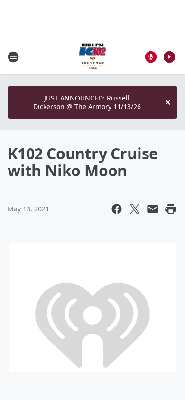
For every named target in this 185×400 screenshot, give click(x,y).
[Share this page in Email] (152, 209)
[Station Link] (92, 56)
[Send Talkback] (151, 57)
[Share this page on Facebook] (116, 209)
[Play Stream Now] (169, 57)
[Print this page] (170, 209)
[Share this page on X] (134, 209)
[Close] (168, 102)
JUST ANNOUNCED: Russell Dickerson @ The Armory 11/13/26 (87, 102)
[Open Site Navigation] (13, 57)
